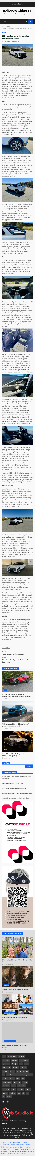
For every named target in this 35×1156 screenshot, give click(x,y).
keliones (15, 1068)
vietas (28, 1089)
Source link (6, 647)
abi (4, 1057)
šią (27, 1093)
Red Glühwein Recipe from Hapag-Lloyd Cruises (17, 793)
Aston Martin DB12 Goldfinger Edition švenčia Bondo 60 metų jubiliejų (17, 741)
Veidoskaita (24, 1149)
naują (12, 1078)
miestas (17, 1075)
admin (7, 41)
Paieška (6, 763)
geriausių (6, 1064)
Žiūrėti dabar (30, 21)
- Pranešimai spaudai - (15, 1151)
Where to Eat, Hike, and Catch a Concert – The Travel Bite (17, 947)
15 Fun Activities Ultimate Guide (13, 653)
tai (19, 1086)
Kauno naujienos (28, 1151)
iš (12, 1064)
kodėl (12, 1071)
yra (19, 1093)
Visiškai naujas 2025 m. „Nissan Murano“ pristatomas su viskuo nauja (17, 711)
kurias (19, 1071)
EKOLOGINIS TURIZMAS (9, 1013)
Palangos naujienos (21, 1154)
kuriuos (25, 1071)
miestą (24, 1075)
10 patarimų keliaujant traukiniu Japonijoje (15, 798)
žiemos (9, 1097)
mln (30, 1075)
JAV (16, 1064)
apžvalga (6, 1060)
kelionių (23, 1068)
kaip (26, 1064)
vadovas (20, 1089)
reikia (13, 1086)
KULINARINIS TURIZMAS (9, 955)
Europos (14, 1060)
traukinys (6, 1089)
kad (21, 1064)
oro (23, 1078)
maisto (9, 1075)
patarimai (16, 1082)
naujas (5, 1078)
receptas (6, 1086)
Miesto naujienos (18, 1147)
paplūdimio (7, 1082)
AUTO (4, 32)
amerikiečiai (12, 1057)
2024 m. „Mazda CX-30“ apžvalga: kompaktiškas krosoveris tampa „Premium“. (17, 681)
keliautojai (6, 1068)
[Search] (26, 21)
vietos (5, 1093)
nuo (17, 1078)
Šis (23, 1093)
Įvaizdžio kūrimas (13, 1149)
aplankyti (21, 1057)
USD (13, 1089)
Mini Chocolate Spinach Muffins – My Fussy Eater (15, 660)
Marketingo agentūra (14, 1143)
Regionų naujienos (7, 1154)
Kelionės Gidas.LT (17, 11)
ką (3, 1075)
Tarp (23, 1086)
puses (25, 1082)
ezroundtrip (24, 1060)
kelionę (5, 1071)
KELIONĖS (6, 985)
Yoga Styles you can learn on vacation (14, 788)
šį (3, 1097)
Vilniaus (12, 1093)
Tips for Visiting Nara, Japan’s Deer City (14, 783)
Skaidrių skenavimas (17, 1145)
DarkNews (25, 1135)
